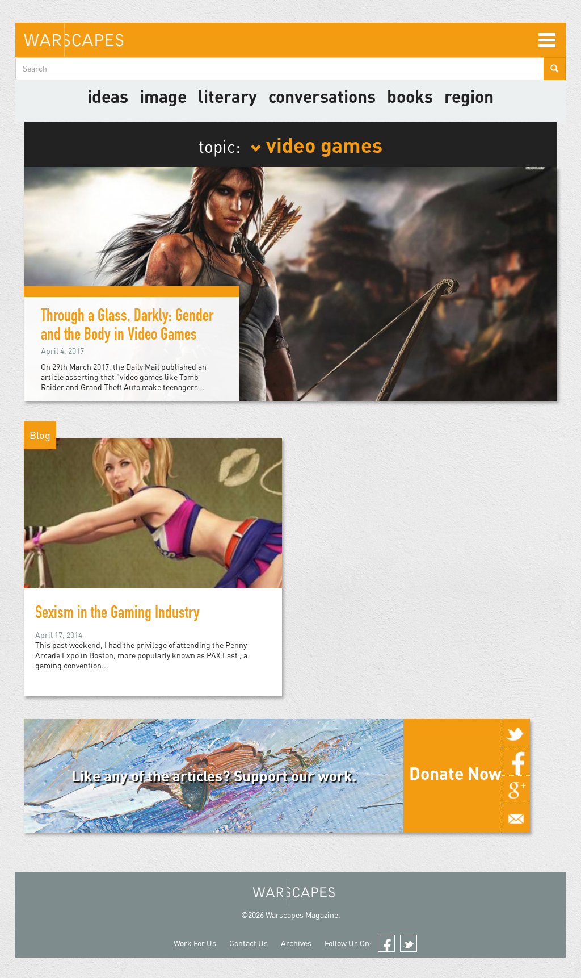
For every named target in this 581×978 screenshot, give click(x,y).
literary (227, 96)
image (163, 96)
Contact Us (248, 943)
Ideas (107, 96)
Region (469, 96)
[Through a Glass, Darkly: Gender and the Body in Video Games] (290, 283)
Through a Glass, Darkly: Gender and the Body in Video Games (127, 327)
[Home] (73, 40)
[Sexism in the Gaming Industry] (153, 532)
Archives (296, 943)
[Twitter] (516, 733)
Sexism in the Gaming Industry (117, 614)
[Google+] (516, 790)
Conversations (322, 96)
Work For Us (195, 943)
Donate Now (455, 772)
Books (410, 96)
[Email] (516, 818)
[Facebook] (516, 761)
